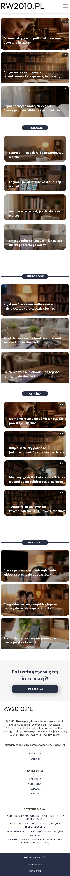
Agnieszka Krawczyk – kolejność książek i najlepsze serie (35, 825)
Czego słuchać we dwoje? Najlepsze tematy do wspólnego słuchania (30, 606)
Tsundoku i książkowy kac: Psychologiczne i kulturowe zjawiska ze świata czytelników (38, 509)
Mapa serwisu (35, 864)
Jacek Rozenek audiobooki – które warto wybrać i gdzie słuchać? (33, 340)
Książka (35, 393)
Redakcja (35, 754)
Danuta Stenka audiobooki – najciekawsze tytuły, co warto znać (35, 841)
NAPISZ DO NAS (35, 689)
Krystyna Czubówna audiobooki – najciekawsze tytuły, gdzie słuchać (29, 306)
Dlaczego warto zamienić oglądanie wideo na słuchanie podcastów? (29, 572)
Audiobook (35, 276)
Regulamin (35, 871)
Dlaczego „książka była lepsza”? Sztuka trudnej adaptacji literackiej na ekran (38, 479)
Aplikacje (35, 127)
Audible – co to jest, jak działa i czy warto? (34, 213)
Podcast (35, 542)
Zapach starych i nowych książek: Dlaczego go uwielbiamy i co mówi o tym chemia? (33, 108)
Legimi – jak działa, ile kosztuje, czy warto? (35, 184)
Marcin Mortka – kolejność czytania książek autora (35, 833)
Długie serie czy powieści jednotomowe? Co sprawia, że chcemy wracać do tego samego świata (31, 74)
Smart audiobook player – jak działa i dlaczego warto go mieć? (36, 243)
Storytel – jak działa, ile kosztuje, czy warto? (36, 155)
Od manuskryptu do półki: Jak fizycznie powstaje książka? (32, 40)
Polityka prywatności (35, 857)
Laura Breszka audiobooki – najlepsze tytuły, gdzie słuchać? (31, 374)
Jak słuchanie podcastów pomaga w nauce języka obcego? (29, 640)
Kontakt (35, 759)
